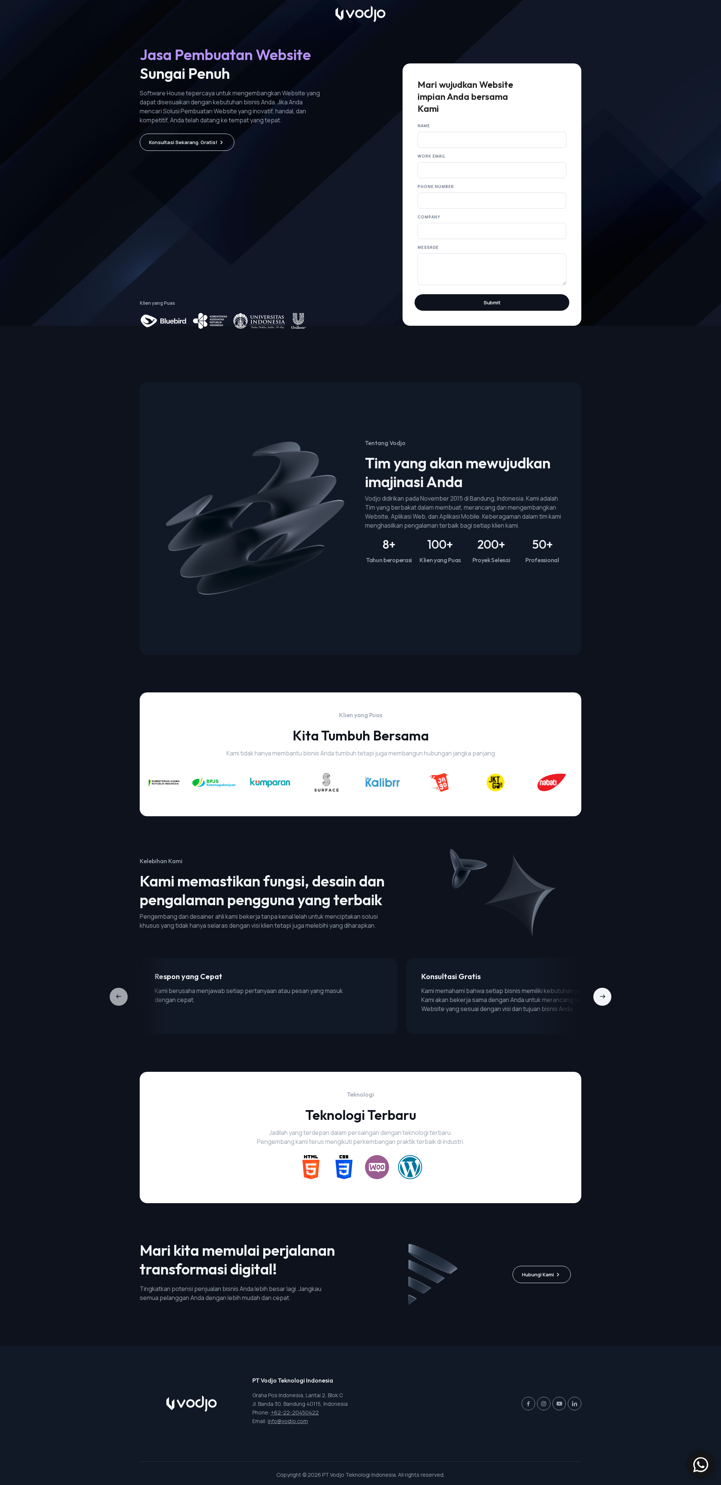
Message (428, 247)
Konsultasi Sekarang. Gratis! (183, 142)
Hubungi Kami (538, 1274)
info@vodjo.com (288, 1421)
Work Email (431, 156)
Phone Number (436, 186)
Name (424, 125)
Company (429, 217)
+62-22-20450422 (295, 1412)
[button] (602, 997)
